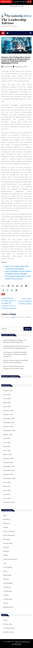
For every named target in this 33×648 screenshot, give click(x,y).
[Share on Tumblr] (7, 290)
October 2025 (8, 426)
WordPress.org (8, 632)
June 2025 (7, 442)
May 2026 (6, 402)
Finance (6, 547)
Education (6, 539)
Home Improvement (10, 559)
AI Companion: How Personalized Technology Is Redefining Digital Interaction (15, 354)
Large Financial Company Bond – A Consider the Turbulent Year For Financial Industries (8, 303)
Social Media (7, 583)
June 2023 (7, 498)
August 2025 (7, 434)
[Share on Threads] (12, 290)
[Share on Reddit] (3, 290)
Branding (6, 519)
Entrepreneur (8, 543)
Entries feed (7, 624)
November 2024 (9, 470)
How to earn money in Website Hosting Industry (25, 301)
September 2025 (9, 430)
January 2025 (8, 462)
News (3, 294)
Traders (6, 595)
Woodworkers (8, 607)
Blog (5, 515)
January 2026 (8, 414)
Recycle (6, 579)
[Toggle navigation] (7, 33)
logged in (14, 317)
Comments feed (9, 628)
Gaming (6, 551)
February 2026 (8, 410)
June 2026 (7, 398)
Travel (5, 603)
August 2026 (7, 390)
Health (5, 555)
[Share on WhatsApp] (21, 286)
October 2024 (8, 474)
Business (6, 523)
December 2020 (9, 502)
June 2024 (7, 482)
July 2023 (6, 494)
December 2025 (9, 418)
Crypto (5, 527)
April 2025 (7, 450)
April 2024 (7, 490)
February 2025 (8, 458)
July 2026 (6, 394)
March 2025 (7, 454)
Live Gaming (7, 567)
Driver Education (9, 535)
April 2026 (7, 406)
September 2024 (9, 478)
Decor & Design (8, 531)
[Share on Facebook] (8, 286)
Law (4, 563)
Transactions (7, 599)
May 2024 (6, 486)
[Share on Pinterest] (26, 286)
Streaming (7, 587)
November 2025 (9, 422)
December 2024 (9, 466)
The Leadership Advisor (13, 21)
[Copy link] (16, 290)
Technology (7, 591)
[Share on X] (13, 286)
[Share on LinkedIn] (17, 286)
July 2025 (6, 438)
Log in (5, 620)
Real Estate (7, 575)
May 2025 (6, 446)
